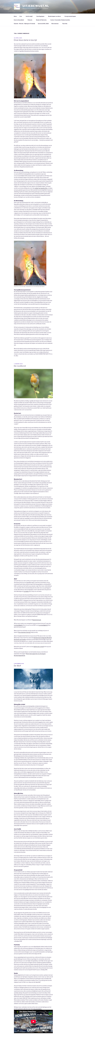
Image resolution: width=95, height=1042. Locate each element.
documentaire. (37, 1009)
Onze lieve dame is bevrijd (25, 40)
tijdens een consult (39, 646)
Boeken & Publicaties (41, 20)
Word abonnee (54, 23)
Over (21, 16)
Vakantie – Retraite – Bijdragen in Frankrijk (24, 23)
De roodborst (20, 366)
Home (15, 16)
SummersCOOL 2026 (43, 23)
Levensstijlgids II (43, 625)
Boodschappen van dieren (54, 16)
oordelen (26, 591)
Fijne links (64, 23)
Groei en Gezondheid (19, 20)
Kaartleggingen (40, 16)
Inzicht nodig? (29, 16)
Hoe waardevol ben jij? (24, 632)
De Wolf (17, 665)
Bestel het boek (36, 620)
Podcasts (30, 20)
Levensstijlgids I (18, 625)
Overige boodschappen (70, 16)
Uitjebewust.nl (35, 5)
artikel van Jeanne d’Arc (41, 188)
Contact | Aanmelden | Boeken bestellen (60, 20)
